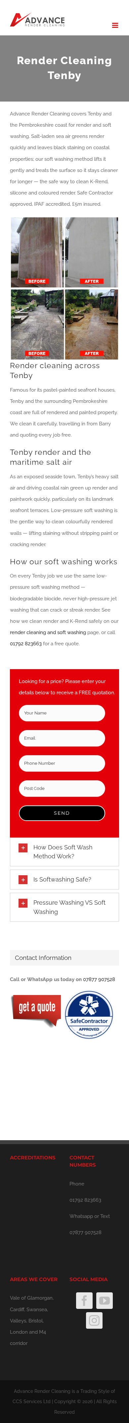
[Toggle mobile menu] (115, 25)
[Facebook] (84, 1300)
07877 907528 (99, 979)
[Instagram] (94, 1320)
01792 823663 (26, 644)
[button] (64, 852)
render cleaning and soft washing (48, 632)
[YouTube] (104, 1300)
